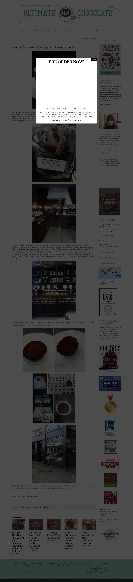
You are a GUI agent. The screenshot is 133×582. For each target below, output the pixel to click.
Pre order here (74, 120)
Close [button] (94, 59)
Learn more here (57, 120)
